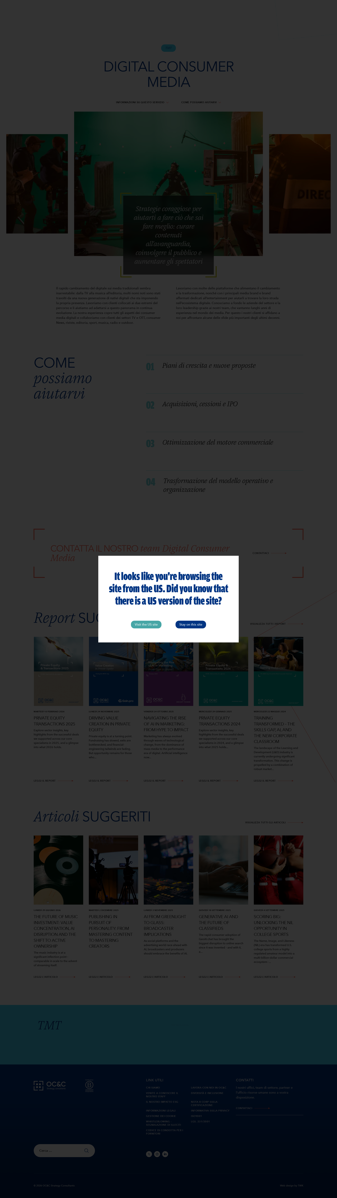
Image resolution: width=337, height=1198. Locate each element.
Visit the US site (146, 624)
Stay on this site (190, 624)
